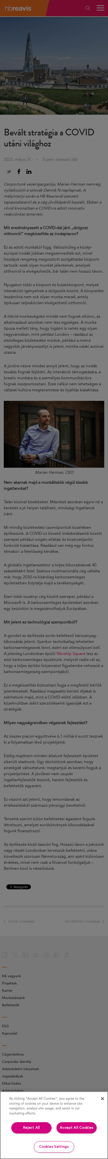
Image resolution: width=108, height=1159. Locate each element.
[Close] (102, 1098)
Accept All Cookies (76, 1127)
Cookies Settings (54, 1146)
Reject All (31, 1127)
